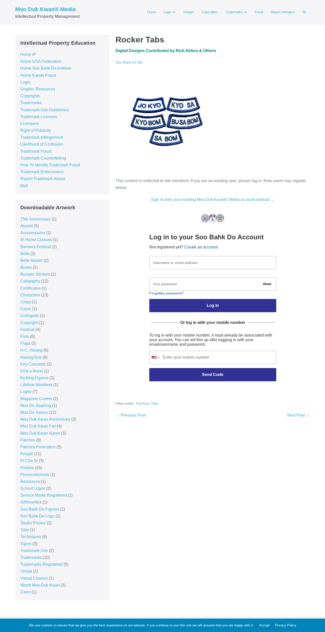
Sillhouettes (31, 502)
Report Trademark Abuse (42, 179)
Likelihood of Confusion (41, 144)
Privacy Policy (285, 625)
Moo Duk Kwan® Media (45, 9)
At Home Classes (36, 240)
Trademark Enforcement (41, 172)
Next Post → (298, 415)
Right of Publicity (35, 130)
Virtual (26, 571)
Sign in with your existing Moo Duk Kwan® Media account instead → (212, 199)
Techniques (30, 536)
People (26, 454)
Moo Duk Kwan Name (40, 433)
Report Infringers (283, 12)
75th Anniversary (35, 219)
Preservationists (34, 474)
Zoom (25, 592)
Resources (30, 481)
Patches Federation (38, 447)
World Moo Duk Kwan (40, 585)
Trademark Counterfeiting (43, 158)
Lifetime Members (36, 385)
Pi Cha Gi (29, 461)
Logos (25, 391)
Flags (25, 343)
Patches (27, 440)
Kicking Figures (34, 378)
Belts (24, 253)
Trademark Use (34, 550)
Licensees (29, 123)
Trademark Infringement (41, 137)
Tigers (25, 544)
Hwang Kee (31, 357)
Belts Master (31, 260)
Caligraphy (30, 281)
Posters (27, 468)
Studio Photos (33, 523)
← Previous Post (131, 415)
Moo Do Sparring (35, 405)
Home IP (28, 54)
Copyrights (210, 12)
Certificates (30, 288)
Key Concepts (33, 364)
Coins (25, 309)
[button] (304, 12)
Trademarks (234, 12)
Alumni (26, 226)
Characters (30, 295)
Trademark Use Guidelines (44, 110)
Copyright (29, 323)
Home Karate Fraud (38, 75)
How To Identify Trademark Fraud (50, 165)
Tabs (24, 530)
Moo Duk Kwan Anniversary (45, 419)
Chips (25, 302)
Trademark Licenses (38, 117)
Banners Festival (35, 247)
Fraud (259, 12)
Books (26, 267)
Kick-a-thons (31, 371)
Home (151, 12)
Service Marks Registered (43, 495)
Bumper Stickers (35, 274)
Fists (24, 336)
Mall (24, 186)
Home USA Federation (40, 61)
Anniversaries (32, 233)
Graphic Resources (37, 89)
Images (188, 12)
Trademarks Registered (41, 564)
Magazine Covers (36, 399)
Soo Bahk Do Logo (37, 516)
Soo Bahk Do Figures (39, 509)
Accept (264, 625)
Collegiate (29, 315)
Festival (27, 329)
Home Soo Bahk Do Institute (45, 68)
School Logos (32, 488)
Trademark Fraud (35, 151)
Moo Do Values (34, 412)
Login (168, 12)
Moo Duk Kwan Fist (38, 426)
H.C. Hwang (31, 350)
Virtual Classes (34, 578)
